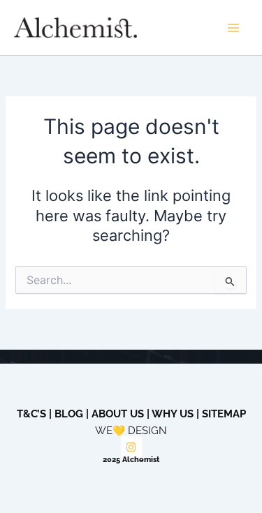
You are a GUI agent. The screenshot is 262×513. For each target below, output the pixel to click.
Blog (68, 413)
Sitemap (224, 413)
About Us (118, 413)
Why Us (173, 413)
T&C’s (31, 413)
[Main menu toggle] (233, 28)
